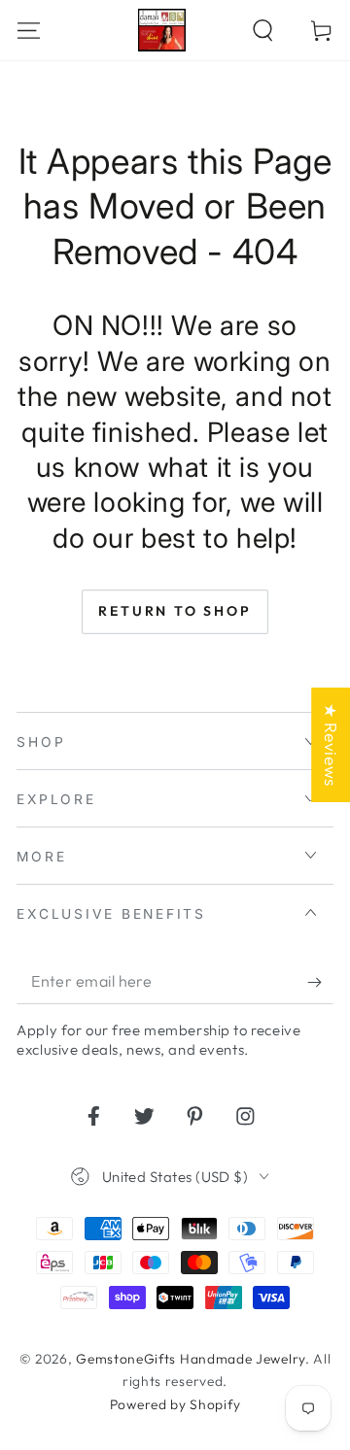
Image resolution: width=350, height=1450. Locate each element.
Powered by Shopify (175, 1404)
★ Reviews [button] (331, 744)
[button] (262, 30)
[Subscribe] (319, 982)
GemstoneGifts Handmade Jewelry (190, 1358)
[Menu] (29, 30)
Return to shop (174, 611)
